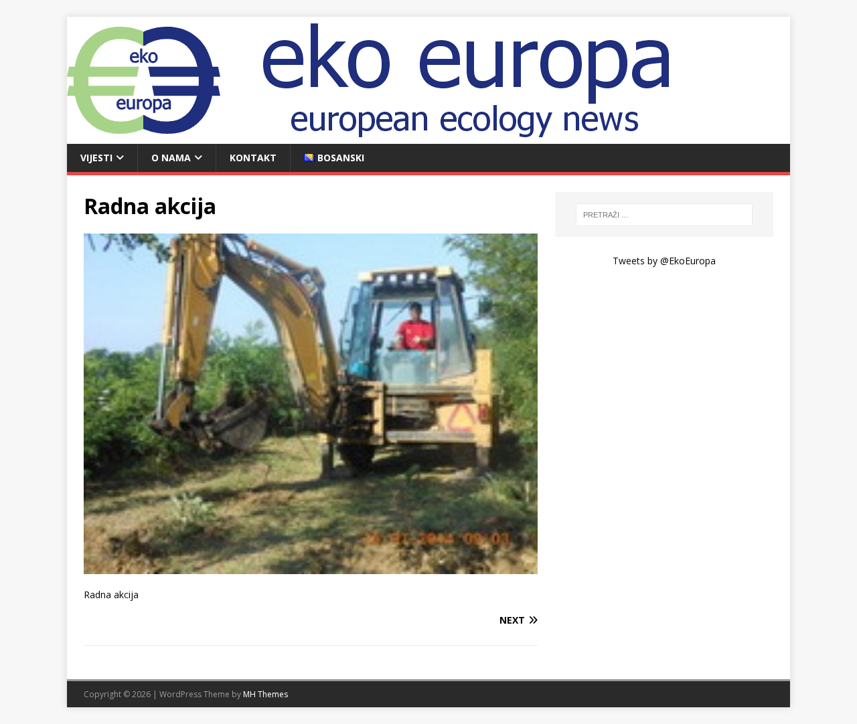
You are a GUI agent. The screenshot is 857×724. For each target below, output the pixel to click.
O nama (171, 157)
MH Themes (265, 694)
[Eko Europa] (388, 136)
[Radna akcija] (311, 565)
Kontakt (253, 157)
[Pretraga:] (664, 214)
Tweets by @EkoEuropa (664, 260)
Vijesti (96, 157)
